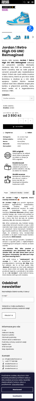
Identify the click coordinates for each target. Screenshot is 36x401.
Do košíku (19, 127)
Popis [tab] (6, 193)
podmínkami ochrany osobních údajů (16, 308)
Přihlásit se (9, 315)
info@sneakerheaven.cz (13, 359)
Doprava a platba (8, 335)
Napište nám (6, 344)
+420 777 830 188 (11, 361)
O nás (4, 330)
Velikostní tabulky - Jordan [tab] (19, 193)
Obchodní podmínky (9, 337)
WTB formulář (7, 347)
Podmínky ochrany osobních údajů (14, 342)
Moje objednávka (8, 349)
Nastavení (17, 389)
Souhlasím (17, 396)
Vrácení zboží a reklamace (11, 340)
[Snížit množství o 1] (20, 120)
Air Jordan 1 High (23, 137)
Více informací (18, 384)
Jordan (11, 108)
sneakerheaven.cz (11, 364)
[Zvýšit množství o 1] (30, 120)
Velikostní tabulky (8, 333)
